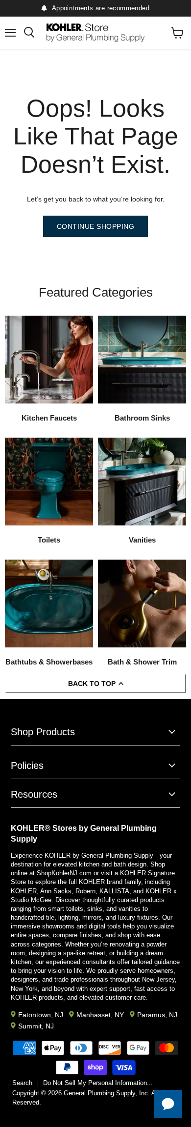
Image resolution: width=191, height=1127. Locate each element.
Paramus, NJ (157, 1015)
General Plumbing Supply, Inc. (107, 1093)
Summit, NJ (36, 1026)
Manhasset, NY (100, 1015)
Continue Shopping (96, 226)
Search (22, 1083)
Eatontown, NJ (40, 1015)
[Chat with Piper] (168, 1104)
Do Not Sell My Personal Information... (98, 1083)
